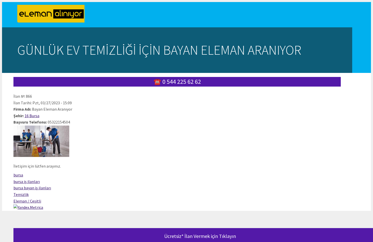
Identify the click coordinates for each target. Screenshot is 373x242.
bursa (18, 174)
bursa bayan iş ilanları (32, 187)
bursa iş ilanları (26, 181)
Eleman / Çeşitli (27, 201)
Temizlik (21, 194)
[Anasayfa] (52, 14)
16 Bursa (32, 115)
